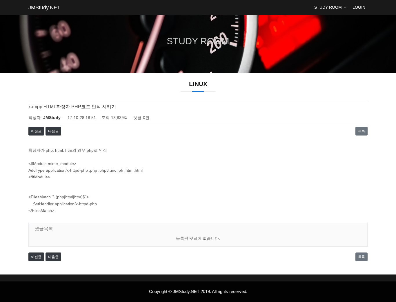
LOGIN (359, 7)
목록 (361, 131)
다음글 (53, 131)
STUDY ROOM (328, 7)
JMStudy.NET (44, 7)
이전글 (36, 131)
